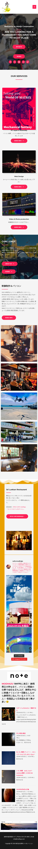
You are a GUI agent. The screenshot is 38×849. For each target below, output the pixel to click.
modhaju (7, 683)
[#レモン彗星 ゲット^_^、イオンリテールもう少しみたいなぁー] (8, 758)
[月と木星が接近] (8, 739)
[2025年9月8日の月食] (8, 795)
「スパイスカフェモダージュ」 (15, 509)
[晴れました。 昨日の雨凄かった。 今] (19, 588)
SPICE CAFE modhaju (19, 507)
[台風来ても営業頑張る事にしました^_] (19, 614)
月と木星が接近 (21, 733)
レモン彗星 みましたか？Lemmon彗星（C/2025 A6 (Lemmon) (24, 773)
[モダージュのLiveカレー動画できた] (8, 714)
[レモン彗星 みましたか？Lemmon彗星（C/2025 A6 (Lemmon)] (8, 776)
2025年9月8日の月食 (22, 789)
